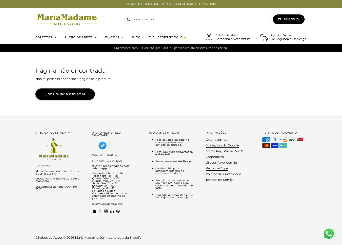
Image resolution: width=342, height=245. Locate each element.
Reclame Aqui (217, 168)
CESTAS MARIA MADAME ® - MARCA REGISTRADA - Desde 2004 (171, 4)
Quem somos (216, 139)
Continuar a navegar (65, 94)
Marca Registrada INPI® (224, 151)
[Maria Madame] (67, 19)
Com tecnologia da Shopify (120, 237)
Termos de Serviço (220, 180)
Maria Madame (86, 237)
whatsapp (328, 230)
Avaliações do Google (222, 145)
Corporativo (215, 157)
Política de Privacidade (223, 174)
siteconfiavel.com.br (221, 162)
